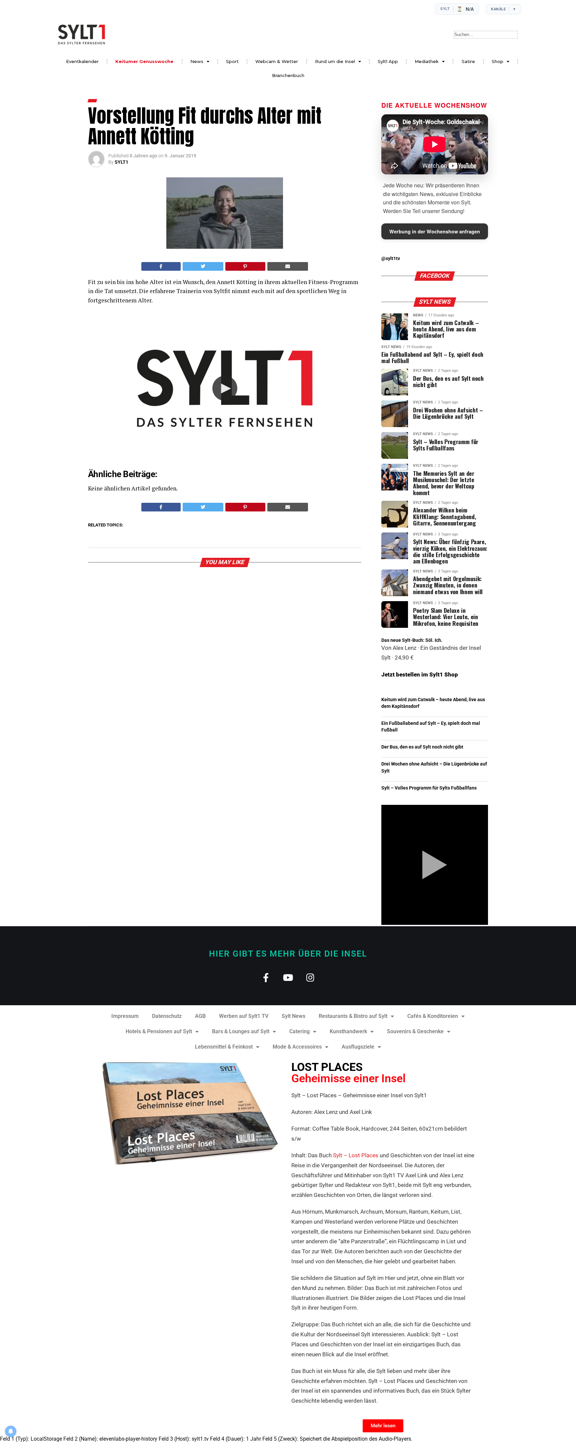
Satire (468, 61)
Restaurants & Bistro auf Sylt (353, 1016)
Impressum (125, 1016)
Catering (299, 1031)
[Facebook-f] (265, 977)
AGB (200, 1016)
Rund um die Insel (335, 61)
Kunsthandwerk (348, 1031)
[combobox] (486, 35)
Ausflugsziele (358, 1047)
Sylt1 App (388, 61)
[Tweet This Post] (203, 266)
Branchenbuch (288, 75)
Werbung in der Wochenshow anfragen (434, 231)
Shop (497, 61)
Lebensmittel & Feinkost (224, 1047)
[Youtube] (288, 977)
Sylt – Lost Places (355, 1155)
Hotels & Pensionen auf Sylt (159, 1031)
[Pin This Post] (245, 266)
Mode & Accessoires (297, 1047)
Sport (232, 61)
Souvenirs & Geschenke (415, 1031)
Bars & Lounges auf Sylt (240, 1031)
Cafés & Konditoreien (432, 1016)
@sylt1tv (390, 258)
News (196, 61)
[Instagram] (310, 977)
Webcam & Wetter (276, 61)
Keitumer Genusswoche (144, 61)
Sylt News (293, 1016)
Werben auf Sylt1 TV (243, 1016)
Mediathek (427, 61)
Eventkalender (82, 61)
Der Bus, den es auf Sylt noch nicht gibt (422, 747)
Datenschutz (167, 1016)
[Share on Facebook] (161, 266)
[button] (224, 388)
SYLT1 (121, 162)
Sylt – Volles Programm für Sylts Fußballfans (429, 788)
